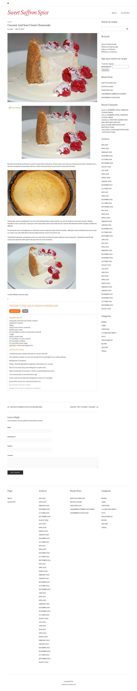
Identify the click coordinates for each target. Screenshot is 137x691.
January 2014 (106, 290)
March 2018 (105, 178)
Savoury (104, 347)
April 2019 (105, 148)
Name (9, 427)
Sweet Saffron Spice (27, 12)
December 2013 (106, 294)
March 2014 (105, 283)
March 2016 (105, 218)
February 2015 (106, 250)
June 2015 (105, 239)
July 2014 (104, 269)
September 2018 (107, 163)
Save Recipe (15, 311)
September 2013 (107, 305)
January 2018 (106, 181)
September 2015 (107, 236)
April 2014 (105, 279)
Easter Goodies (107, 86)
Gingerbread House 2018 (110, 97)
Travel (103, 351)
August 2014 (106, 265)
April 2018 (105, 174)
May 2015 (104, 243)
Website (9, 446)
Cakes (103, 325)
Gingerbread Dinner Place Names (113, 94)
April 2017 (105, 196)
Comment (10, 455)
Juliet (63, 684)
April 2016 (105, 214)
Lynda (103, 110)
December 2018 (106, 156)
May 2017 (104, 192)
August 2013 (106, 309)
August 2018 (106, 167)
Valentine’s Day (107, 90)
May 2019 (104, 145)
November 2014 (107, 258)
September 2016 (107, 207)
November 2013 (107, 298)
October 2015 (106, 232)
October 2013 (106, 301)
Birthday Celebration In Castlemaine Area (26, 407)
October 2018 (106, 159)
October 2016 (106, 203)
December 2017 (106, 185)
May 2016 (104, 210)
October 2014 (106, 261)
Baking (104, 322)
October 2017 (106, 188)
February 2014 (106, 287)
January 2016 (106, 225)
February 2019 (106, 152)
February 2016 (106, 221)
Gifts (103, 336)
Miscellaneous (106, 340)
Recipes (9, 22)
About (114, 13)
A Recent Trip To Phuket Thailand (82, 407)
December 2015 (106, 229)
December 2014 (106, 254)
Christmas (105, 329)
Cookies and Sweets (109, 333)
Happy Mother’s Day (108, 83)
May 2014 (104, 276)
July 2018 (104, 170)
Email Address (11, 436)
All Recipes (125, 13)
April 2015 (105, 247)
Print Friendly (16, 108)
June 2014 (105, 272)
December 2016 (106, 199)
